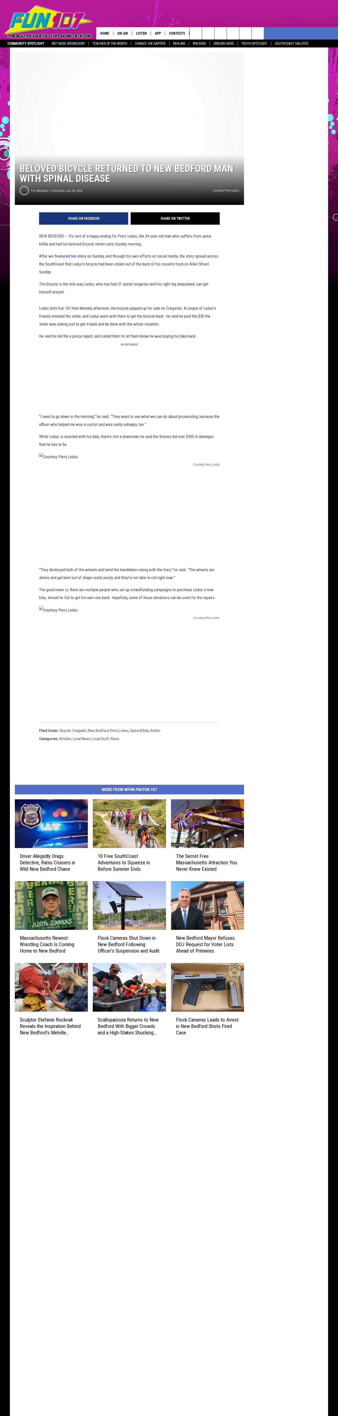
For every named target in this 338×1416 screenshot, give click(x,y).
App (158, 33)
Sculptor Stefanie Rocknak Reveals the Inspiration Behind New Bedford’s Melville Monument (50, 1026)
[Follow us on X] (245, 33)
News (115, 739)
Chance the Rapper (150, 43)
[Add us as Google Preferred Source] (208, 33)
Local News (81, 739)
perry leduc (119, 731)
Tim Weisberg (39, 191)
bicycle (65, 731)
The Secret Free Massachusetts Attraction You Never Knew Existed (206, 862)
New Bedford (98, 731)
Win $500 (199, 43)
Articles (65, 739)
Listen (141, 33)
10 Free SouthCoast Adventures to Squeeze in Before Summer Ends (124, 862)
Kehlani (179, 43)
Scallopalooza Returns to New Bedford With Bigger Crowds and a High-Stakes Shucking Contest (128, 1026)
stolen (155, 731)
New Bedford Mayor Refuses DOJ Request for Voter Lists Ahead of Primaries (205, 944)
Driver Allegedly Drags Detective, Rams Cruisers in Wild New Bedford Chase (47, 862)
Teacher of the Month (110, 43)
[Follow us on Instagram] (233, 33)
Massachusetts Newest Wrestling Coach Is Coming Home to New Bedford (47, 944)
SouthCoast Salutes (291, 43)
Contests (177, 33)
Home (104, 33)
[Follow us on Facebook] (221, 33)
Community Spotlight (25, 43)
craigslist (79, 731)
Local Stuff (100, 739)
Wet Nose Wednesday (68, 43)
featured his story (70, 256)
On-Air (122, 33)
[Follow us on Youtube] (258, 33)
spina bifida (139, 731)
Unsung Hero (224, 43)
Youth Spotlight (254, 43)
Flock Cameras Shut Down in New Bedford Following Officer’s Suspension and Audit (128, 944)
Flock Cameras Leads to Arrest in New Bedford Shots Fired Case (207, 1026)
